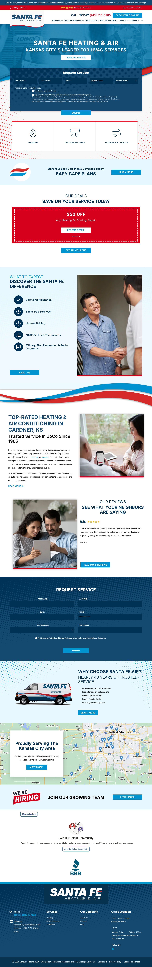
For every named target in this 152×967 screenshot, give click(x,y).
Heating (49, 918)
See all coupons (76, 250)
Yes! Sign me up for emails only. (45, 91)
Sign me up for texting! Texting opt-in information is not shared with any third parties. (63, 95)
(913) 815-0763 (100, 15)
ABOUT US (24, 372)
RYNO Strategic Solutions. (84, 962)
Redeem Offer (75, 230)
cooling (45, 457)
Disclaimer (102, 962)
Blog (82, 924)
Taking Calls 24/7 (19, 7)
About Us (84, 918)
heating (35, 457)
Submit (76, 113)
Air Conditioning (52, 921)
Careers (83, 921)
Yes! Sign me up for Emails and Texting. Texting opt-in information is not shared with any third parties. (72, 638)
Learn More (126, 172)
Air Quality (50, 924)
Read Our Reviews (82, 7)
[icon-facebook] (113, 949)
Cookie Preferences (132, 962)
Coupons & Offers (133, 7)
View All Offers (76, 57)
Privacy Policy (115, 962)
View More (36, 767)
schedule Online (129, 15)
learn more (88, 712)
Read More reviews (95, 565)
